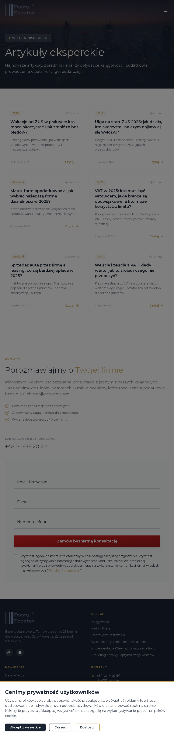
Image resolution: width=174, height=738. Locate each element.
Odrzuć (60, 727)
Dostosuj (87, 727)
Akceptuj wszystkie (25, 727)
